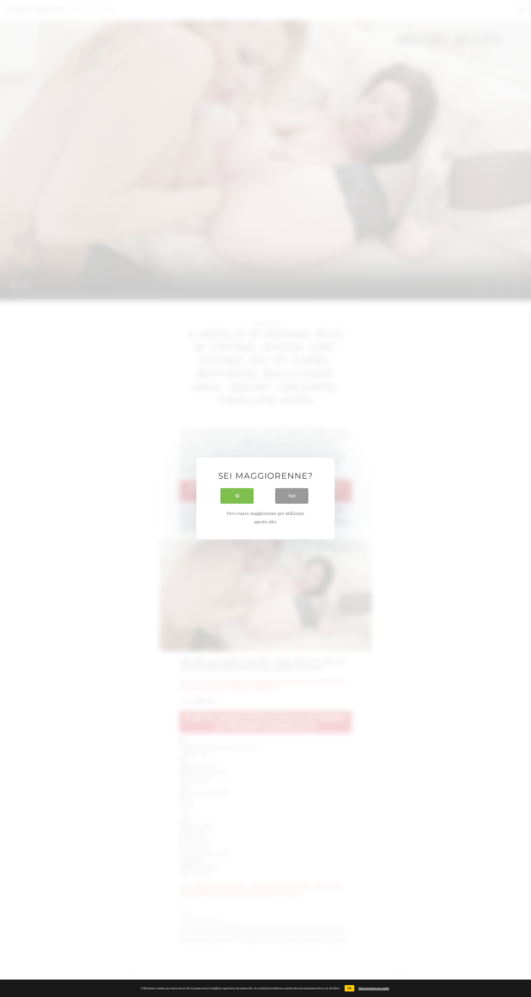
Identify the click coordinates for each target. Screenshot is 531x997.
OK (349, 988)
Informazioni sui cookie (373, 988)
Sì (237, 496)
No (291, 496)
